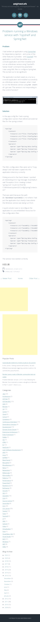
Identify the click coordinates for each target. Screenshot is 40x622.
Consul (5, 417)
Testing (5, 511)
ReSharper (6, 488)
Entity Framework (8, 435)
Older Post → (34, 278)
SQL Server (6, 508)
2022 (6, 555)
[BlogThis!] (5, 264)
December (7, 578)
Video (4, 526)
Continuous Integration (10, 422)
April (5, 593)
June (5, 587)
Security (5, 491)
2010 (6, 604)
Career (5, 412)
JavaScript (6, 447)
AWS (4, 404)
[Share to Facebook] (9, 264)
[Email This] (3, 264)
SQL (4, 506)
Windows (5, 542)
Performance (7, 480)
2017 (6, 564)
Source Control (7, 501)
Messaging (6, 463)
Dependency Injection (9, 424)
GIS (4, 440)
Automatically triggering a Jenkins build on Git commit (19, 363)
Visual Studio (7, 536)
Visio (4, 531)
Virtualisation (7, 529)
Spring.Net (32, 51)
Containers (6, 419)
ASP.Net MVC (7, 401)
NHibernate (6, 473)
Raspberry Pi (7, 485)
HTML (4, 442)
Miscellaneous (7, 465)
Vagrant (5, 524)
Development (7, 427)
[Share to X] (7, 264)
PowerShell (6, 483)
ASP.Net (5, 399)
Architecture (6, 396)
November (7, 581)
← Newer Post (5, 278)
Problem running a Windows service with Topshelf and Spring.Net (20, 35)
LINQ (4, 452)
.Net (4, 394)
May (5, 590)
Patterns (5, 478)
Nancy (4, 468)
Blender (5, 406)
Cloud (4, 414)
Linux (4, 455)
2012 (6, 599)
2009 (6, 607)
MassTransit (6, 460)
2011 (6, 602)
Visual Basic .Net (8, 534)
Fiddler (5, 437)
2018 (6, 561)
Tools (4, 514)
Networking (6, 470)
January (6, 596)
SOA (4, 498)
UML (4, 521)
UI (3, 519)
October (6, 584)
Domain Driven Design (9, 429)
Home (20, 278)
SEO (4, 493)
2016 (6, 567)
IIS (3, 445)
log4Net (5, 457)
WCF (4, 539)
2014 (6, 573)
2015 (6, 570)
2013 (6, 576)
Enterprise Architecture (10, 432)
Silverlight (5, 496)
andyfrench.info (20, 3)
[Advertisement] (14, 299)
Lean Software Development (12, 450)
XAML (4, 547)
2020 (6, 558)
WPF (4, 544)
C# (3, 409)
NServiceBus (7, 475)
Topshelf (30, 56)
